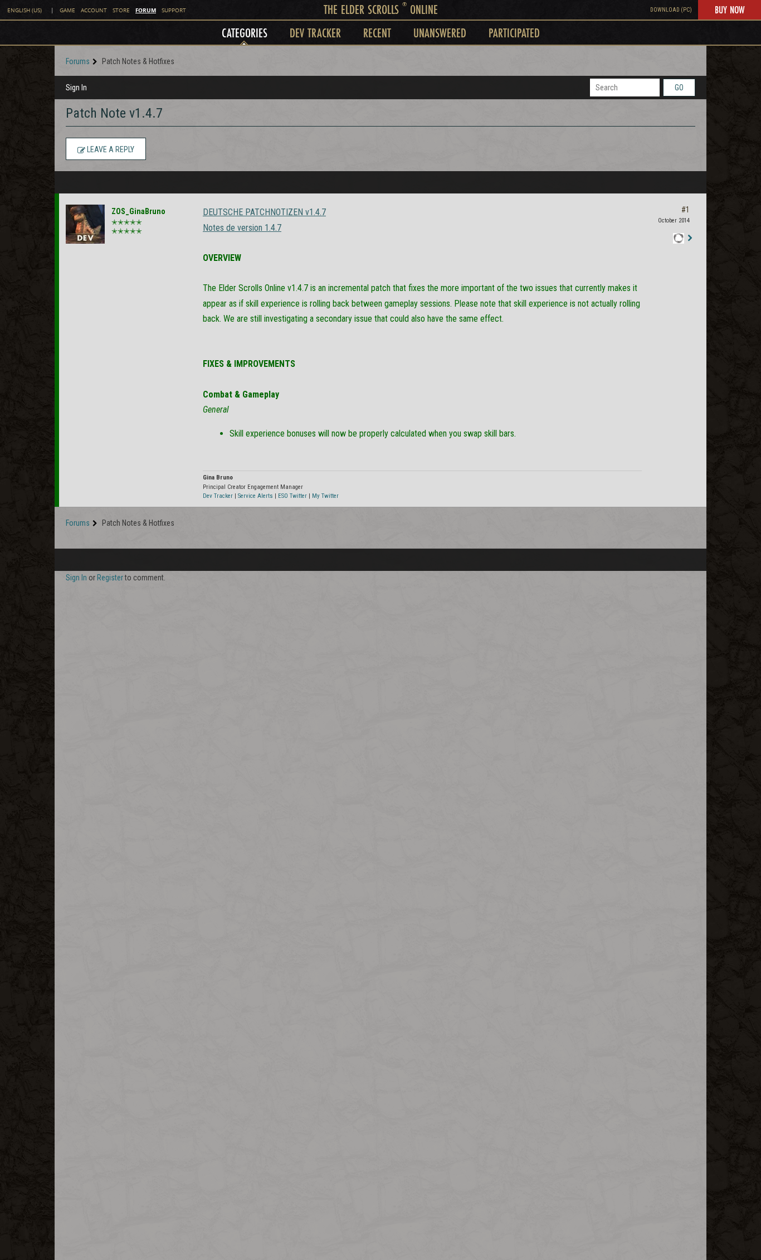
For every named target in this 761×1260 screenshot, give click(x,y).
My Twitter (325, 496)
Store (121, 10)
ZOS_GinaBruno (138, 211)
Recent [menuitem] (377, 32)
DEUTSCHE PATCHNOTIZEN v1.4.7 (264, 212)
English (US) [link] (24, 10)
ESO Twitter (292, 496)
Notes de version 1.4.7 (242, 227)
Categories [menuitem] (244, 32)
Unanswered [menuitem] (439, 32)
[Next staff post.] (689, 239)
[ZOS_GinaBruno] (85, 224)
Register (110, 577)
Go (679, 87)
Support (174, 10)
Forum (145, 10)
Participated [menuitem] (514, 32)
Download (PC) (671, 10)
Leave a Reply (109, 149)
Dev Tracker (218, 496)
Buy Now (729, 9)
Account (94, 10)
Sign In (76, 87)
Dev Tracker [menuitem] (315, 32)
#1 (685, 209)
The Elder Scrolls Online (381, 9)
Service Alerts (255, 496)
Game (67, 10)
